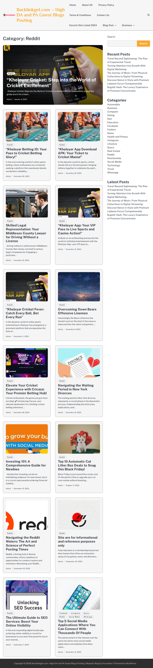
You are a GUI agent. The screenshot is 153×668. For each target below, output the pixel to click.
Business (127, 25)
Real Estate (113, 151)
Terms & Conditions (80, 15)
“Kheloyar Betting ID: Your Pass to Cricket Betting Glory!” (26, 153)
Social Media (74, 617)
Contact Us (103, 15)
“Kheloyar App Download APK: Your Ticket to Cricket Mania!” (77, 153)
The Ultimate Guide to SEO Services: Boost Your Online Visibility (27, 621)
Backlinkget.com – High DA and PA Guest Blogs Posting (41, 15)
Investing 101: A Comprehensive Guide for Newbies (26, 465)
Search (111, 36)
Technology (113, 165)
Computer (112, 111)
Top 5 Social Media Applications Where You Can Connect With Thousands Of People (76, 627)
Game (110, 133)
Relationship (114, 158)
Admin (9, 99)
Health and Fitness (117, 136)
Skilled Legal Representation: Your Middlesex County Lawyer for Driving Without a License (26, 233)
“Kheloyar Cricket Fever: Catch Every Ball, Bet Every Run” (25, 313)
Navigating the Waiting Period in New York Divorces (76, 389)
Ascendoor (107, 663)
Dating (111, 115)
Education (112, 122)
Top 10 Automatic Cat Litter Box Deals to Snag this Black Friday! (77, 465)
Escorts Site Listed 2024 (83, 25)
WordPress (131, 663)
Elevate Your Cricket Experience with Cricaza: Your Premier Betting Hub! (26, 389)
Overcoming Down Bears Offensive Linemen (77, 311)
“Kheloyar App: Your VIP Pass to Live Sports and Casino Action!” (76, 229)
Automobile (113, 104)
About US (87, 5)
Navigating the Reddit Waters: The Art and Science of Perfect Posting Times (23, 543)
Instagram (75, 613)
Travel (110, 169)
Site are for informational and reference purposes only (78, 541)
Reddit (11, 73)
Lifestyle (112, 143)
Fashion (111, 129)
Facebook (63, 613)
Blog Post (108, 25)
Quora (86, 613)
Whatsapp (88, 617)
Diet (109, 118)
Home (72, 5)
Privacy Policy (106, 5)
